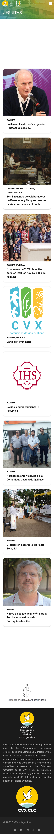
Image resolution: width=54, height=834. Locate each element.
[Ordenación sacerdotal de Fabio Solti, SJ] (27, 521)
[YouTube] (39, 830)
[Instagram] (33, 830)
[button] (50, 3)
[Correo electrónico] (15, 830)
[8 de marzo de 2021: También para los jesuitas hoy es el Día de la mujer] (27, 248)
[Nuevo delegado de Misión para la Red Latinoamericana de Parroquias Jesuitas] (27, 592)
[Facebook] (21, 830)
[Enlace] (7, 3)
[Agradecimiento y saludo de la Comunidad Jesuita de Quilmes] (27, 453)
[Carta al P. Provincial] (27, 316)
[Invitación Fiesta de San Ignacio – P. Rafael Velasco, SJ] (27, 101)
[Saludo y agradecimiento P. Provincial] (27, 384)
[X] (27, 830)
